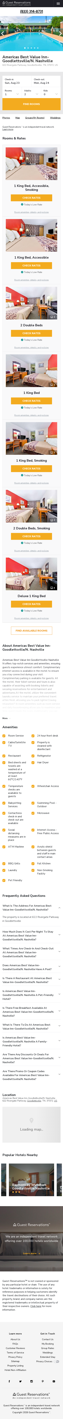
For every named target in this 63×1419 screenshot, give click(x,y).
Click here (35, 1306)
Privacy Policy (15, 1357)
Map (18, 117)
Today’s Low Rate (33, 204)
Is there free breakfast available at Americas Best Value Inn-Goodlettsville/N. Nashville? (28, 1012)
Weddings (55, 117)
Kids (46, 90)
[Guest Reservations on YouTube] (53, 1381)
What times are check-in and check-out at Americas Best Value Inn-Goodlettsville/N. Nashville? (28, 952)
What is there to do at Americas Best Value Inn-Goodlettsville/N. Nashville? (26, 1027)
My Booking (48, 1343)
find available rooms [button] (31, 631)
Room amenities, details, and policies (31, 212)
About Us (15, 1339)
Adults (27, 90)
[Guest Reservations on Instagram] (31, 1381)
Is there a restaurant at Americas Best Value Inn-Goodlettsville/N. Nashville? (27, 980)
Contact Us (47, 1339)
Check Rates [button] (31, 198)
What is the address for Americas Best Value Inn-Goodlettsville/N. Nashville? (27, 908)
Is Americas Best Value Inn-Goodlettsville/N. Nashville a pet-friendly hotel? (28, 995)
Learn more (7, 129)
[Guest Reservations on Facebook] (10, 1381)
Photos (6, 117)
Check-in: (9, 79)
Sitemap (15, 1361)
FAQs (15, 1343)
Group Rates (47, 1348)
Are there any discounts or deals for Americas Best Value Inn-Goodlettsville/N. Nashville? (28, 1058)
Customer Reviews (15, 1348)
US (55, 1100)
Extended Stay (47, 1357)
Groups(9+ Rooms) (35, 117)
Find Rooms (31, 104)
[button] (3, 33)
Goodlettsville (34, 1100)
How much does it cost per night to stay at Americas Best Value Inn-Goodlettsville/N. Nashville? (28, 935)
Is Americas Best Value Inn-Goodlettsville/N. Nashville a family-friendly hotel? (25, 1041)
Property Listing (15, 1365)
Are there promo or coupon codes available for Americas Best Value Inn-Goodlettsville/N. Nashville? (26, 1075)
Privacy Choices (44, 1361)
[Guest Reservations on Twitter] (20, 1381)
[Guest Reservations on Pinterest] (43, 1381)
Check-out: (39, 79)
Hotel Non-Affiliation (15, 1370)
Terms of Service (15, 1352)
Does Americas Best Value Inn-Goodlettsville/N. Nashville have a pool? (27, 967)
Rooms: (8, 90)
